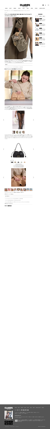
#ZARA (41, 374)
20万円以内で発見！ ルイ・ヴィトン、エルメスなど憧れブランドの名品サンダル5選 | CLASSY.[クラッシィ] (25, 247)
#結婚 (40, 373)
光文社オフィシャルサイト (36, 412)
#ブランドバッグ (10, 203)
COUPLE (23, 8)
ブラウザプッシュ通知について (24, 413)
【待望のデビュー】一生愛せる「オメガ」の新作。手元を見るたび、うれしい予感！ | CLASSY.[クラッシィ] (11, 304)
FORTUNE (36, 8)
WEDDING (15, 8)
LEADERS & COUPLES (42, 8)
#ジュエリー (37, 372)
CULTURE (19, 8)
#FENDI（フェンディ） (7, 203)
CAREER (32, 8)
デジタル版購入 (27, 386)
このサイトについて (7, 426)
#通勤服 (40, 372)
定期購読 (7, 423)
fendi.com (18, 192)
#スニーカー (43, 373)
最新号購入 (6, 421)
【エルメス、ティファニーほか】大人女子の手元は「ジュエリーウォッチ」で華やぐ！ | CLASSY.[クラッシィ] (42, 30)
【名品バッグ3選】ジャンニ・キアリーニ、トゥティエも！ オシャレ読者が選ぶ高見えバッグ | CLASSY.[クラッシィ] (11, 343)
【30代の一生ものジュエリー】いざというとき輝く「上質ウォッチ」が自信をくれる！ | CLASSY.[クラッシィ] (25, 286)
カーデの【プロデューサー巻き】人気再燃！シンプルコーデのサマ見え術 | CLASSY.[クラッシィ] (25, 324)
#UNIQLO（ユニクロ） (38, 374)
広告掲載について (24, 412)
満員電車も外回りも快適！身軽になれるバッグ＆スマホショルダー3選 (11, 228)
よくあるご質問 (28, 412)
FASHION (6, 8)
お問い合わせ (32, 412)
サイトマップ (17, 426)
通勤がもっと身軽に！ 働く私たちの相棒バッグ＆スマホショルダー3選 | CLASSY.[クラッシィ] (42, 44)
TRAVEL (28, 8)
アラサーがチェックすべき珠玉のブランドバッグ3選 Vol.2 (25, 228)
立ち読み (27, 381)
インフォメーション (17, 412)
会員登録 (21, 412)
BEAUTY (10, 8)
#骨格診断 (44, 374)
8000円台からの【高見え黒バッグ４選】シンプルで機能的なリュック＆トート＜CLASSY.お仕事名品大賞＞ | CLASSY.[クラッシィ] (11, 266)
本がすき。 (20, 417)
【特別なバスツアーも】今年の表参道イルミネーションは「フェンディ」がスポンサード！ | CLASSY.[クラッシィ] (11, 247)
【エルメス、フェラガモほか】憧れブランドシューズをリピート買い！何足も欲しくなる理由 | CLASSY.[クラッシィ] (25, 266)
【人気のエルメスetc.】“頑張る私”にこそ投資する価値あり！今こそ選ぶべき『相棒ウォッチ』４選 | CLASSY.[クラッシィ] (25, 304)
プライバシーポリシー (12, 426)
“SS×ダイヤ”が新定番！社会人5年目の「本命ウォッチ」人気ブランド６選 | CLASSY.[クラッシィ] (25, 342)
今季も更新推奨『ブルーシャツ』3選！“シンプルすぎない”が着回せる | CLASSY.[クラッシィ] (11, 324)
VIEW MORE (40, 399)
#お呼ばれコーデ (43, 372)
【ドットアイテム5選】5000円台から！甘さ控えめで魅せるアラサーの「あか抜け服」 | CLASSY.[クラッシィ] (11, 286)
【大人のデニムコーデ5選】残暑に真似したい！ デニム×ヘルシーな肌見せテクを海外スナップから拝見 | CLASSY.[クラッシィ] (42, 20)
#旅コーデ (38, 373)
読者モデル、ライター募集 (18, 413)
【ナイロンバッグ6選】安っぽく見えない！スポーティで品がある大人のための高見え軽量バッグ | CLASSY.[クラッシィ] (42, 25)
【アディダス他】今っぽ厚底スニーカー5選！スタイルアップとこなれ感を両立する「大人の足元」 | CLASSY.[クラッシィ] (42, 34)
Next (44, 364)
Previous (43, 364)
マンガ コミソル (16, 417)
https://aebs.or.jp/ (20, 421)
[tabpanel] (25, 357)
